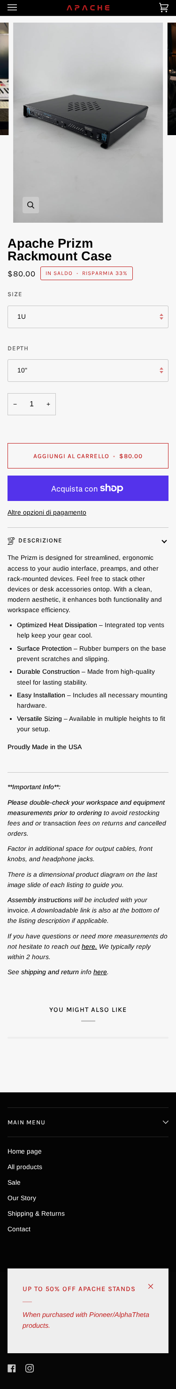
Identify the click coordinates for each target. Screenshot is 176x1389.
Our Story (22, 1198)
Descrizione (40, 540)
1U (21, 316)
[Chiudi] (154, 1282)
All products (25, 1167)
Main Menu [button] (27, 1122)
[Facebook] (12, 1368)
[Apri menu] (22, 8)
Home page (25, 1151)
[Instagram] (29, 1368)
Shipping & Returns (36, 1213)
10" (22, 370)
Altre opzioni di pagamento (47, 512)
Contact (19, 1229)
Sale (14, 1182)
